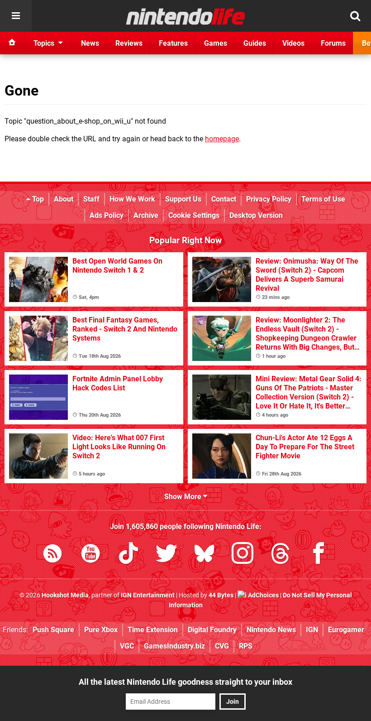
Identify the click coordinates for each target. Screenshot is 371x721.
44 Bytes (221, 595)
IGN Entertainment (148, 595)
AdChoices (263, 595)
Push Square (53, 629)
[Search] (355, 16)
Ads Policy (107, 215)
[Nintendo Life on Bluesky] (204, 555)
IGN (312, 629)
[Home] (12, 43)
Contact (223, 199)
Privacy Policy (268, 199)
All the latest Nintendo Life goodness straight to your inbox (185, 682)
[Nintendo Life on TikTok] (128, 555)
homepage (222, 139)
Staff (91, 199)
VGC (127, 646)
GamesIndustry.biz (174, 646)
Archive (145, 215)
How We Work (132, 199)
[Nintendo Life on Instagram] (242, 555)
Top (37, 199)
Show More (183, 496)
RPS (245, 646)
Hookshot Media (65, 595)
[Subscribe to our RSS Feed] (52, 555)
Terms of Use (323, 199)
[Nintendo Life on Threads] (280, 555)
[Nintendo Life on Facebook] (318, 555)
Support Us (183, 199)
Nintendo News (271, 629)
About (63, 199)
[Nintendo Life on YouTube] (90, 555)
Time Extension (153, 629)
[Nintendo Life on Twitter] (166, 555)
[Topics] (16, 16)
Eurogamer (346, 629)
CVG (222, 646)
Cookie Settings (193, 215)
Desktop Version (256, 215)
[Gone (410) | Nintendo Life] (186, 16)
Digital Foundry (212, 629)
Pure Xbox (101, 629)
